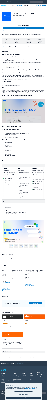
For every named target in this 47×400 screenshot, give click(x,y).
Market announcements (17, 378)
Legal (2, 391)
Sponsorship (3, 378)
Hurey (26, 322)
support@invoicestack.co (29, 285)
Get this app (23, 28)
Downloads (32, 378)
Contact (31, 379)
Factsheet (31, 375)
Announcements (32, 376)
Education (4, 290)
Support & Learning (40, 372)
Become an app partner (19, 363)
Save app (16, 17)
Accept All (23, 397)
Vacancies (24, 375)
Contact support (28, 284)
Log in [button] (44, 5)
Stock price (15, 375)
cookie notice (28, 388)
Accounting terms (40, 376)
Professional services (6, 289)
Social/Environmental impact (6, 380)
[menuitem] (13, 5)
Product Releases (40, 374)
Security (2, 379)
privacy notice (34, 388)
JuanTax (5, 322)
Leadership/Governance (17, 379)
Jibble (4, 339)
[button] (23, 111)
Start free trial (35, 303)
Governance (3, 376)
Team (2, 375)
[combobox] (25, 352)
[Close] (45, 2)
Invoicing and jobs (5, 283)
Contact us (3, 382)
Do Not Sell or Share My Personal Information (23, 391)
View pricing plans (6, 30)
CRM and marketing (6, 282)
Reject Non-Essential (23, 394)
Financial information (16, 376)
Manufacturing (5, 288)
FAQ (13, 380)
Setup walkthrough (28, 283)
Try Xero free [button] (38, 5)
